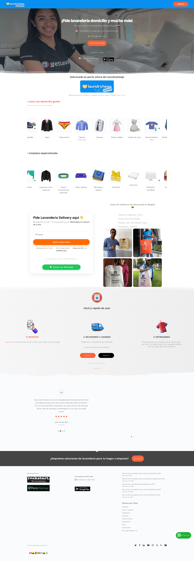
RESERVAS (33, 337)
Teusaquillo (126, 521)
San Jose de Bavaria (129, 530)
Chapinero (126, 513)
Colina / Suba (127, 519)
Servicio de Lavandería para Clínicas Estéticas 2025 (141, 495)
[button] (131, 437)
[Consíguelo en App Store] (85, 482)
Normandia (126, 527)
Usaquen (125, 507)
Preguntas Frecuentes (97, 363)
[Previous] (35, 128)
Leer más (121, 95)
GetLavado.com (41, 545)
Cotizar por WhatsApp (61, 267)
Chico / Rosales (127, 510)
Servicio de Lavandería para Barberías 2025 (138, 484)
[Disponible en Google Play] (82, 490)
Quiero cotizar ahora (61, 242)
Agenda (8, 342)
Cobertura (97, 368)
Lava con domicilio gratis (44, 101)
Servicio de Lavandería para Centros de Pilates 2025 (141, 473)
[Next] (159, 128)
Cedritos (125, 516)
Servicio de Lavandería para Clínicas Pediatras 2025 (141, 489)
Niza (124, 524)
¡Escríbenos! (138, 458)
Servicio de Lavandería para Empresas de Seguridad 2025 (143, 479)
